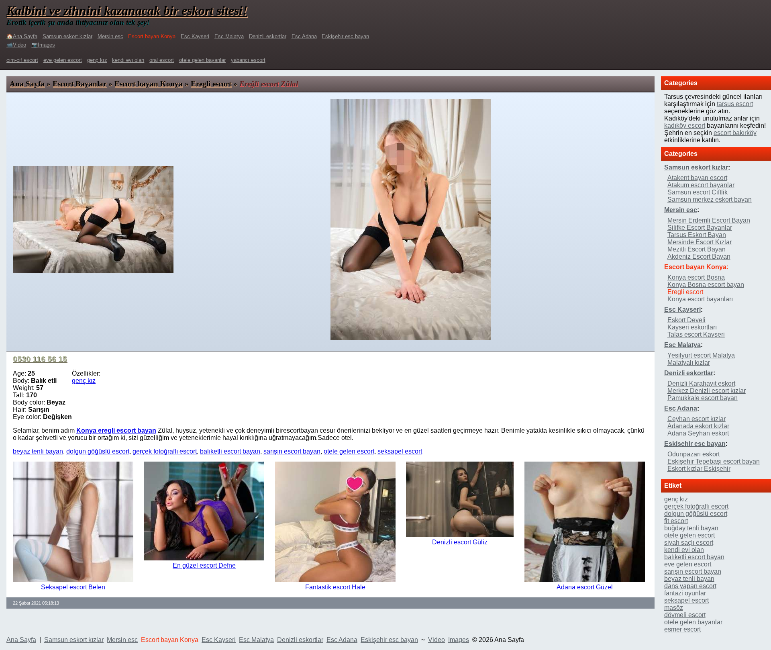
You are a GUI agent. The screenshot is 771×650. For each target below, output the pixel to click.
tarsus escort (735, 103)
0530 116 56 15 (40, 359)
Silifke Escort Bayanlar (699, 227)
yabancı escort (248, 60)
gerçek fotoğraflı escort (165, 451)
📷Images (43, 45)
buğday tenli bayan (691, 528)
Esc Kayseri (195, 36)
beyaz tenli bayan (38, 451)
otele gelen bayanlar (202, 60)
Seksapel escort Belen (73, 587)
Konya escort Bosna (696, 277)
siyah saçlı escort (688, 542)
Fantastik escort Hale (335, 587)
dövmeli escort (685, 614)
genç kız (97, 60)
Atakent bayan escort (697, 177)
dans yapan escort (690, 586)
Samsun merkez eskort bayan (709, 199)
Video (436, 639)
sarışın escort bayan (291, 451)
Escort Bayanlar (79, 84)
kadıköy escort (684, 125)
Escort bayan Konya (148, 84)
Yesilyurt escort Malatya (701, 355)
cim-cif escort (22, 60)
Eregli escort (211, 84)
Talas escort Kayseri (696, 334)
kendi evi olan (128, 60)
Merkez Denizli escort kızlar (706, 390)
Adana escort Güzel (585, 587)
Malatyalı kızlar (688, 362)
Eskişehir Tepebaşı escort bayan (713, 461)
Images (458, 639)
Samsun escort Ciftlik (697, 192)
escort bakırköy (735, 132)
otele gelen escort (349, 451)
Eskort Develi (686, 320)
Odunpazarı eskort (693, 454)
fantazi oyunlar (685, 593)
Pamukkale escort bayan (702, 397)
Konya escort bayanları (700, 299)
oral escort (161, 60)
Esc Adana (304, 36)
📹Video (16, 45)
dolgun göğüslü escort (97, 451)
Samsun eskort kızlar (67, 36)
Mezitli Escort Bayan (696, 249)
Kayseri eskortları (692, 327)
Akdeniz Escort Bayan (698, 256)
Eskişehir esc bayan (345, 36)
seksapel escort (399, 451)
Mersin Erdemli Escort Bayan (708, 220)
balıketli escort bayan (230, 451)
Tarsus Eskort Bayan (696, 234)
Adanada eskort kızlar (698, 426)
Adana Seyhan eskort (698, 433)
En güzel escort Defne (204, 565)
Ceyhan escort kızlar (696, 418)
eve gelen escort (62, 60)
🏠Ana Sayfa (21, 36)
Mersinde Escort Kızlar (699, 242)
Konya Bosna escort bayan (705, 284)
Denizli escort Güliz (459, 542)
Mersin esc (110, 36)
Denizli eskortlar (267, 36)
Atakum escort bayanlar (700, 185)
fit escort (676, 520)
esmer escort (682, 629)
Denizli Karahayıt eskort (701, 383)
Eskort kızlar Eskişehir (698, 468)
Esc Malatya (229, 36)
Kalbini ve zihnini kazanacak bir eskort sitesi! (126, 10)
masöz (673, 607)
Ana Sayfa (27, 84)
